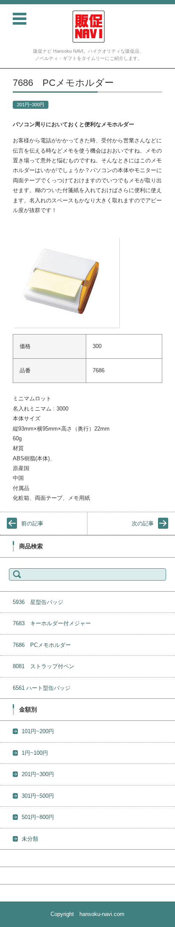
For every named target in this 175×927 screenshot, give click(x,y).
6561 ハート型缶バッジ (42, 688)
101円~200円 (38, 731)
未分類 (30, 839)
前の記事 (32, 523)
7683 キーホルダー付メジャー (52, 623)
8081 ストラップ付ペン (43, 666)
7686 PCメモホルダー (42, 645)
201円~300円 (30, 104)
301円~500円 (38, 796)
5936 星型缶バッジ (38, 602)
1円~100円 (35, 753)
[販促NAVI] (88, 27)
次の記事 (143, 523)
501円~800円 (38, 817)
